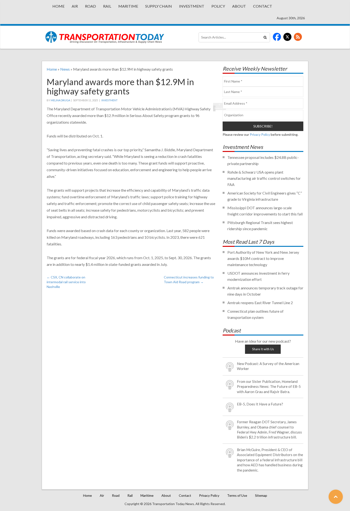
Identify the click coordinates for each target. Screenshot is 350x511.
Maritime (128, 6)
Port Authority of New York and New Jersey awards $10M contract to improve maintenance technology (263, 258)
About (239, 6)
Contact (262, 6)
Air (75, 6)
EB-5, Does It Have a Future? (260, 404)
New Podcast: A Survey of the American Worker (268, 366)
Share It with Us (263, 349)
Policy (218, 6)
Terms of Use (237, 495)
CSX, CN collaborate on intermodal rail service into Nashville (66, 282)
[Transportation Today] (105, 37)
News (65, 69)
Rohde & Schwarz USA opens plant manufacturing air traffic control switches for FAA (264, 178)
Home (58, 6)
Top (336, 497)
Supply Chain (158, 6)
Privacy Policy (260, 134)
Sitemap (261, 495)
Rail (107, 6)
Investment (191, 6)
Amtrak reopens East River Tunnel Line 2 (260, 302)
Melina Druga (60, 100)
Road (90, 6)
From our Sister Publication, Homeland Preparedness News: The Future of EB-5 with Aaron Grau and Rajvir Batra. (269, 386)
